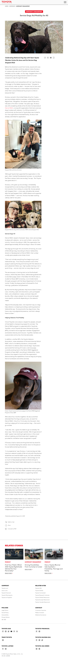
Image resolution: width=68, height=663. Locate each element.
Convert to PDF (12, 529)
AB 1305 (4, 619)
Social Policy (5, 612)
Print (9, 525)
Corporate (12, 6)
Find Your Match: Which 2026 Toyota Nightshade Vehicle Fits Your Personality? (13, 568)
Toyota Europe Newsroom (42, 600)
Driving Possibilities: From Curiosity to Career (33, 566)
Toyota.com (5, 588)
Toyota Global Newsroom (42, 597)
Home (6, 6)
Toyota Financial (6, 593)
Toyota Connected (40, 593)
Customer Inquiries (40, 610)
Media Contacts (39, 612)
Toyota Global (39, 590)
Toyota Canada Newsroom (42, 602)
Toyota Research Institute (42, 595)
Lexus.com (5, 590)
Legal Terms (5, 610)
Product (8, 562)
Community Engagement (23, 6)
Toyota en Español (7, 597)
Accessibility (5, 615)
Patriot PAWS (9, 108)
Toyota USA (38, 588)
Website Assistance (40, 615)
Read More (8, 573)
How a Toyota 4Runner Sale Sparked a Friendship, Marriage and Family (54, 568)
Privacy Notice (5, 617)
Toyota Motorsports (7, 595)
